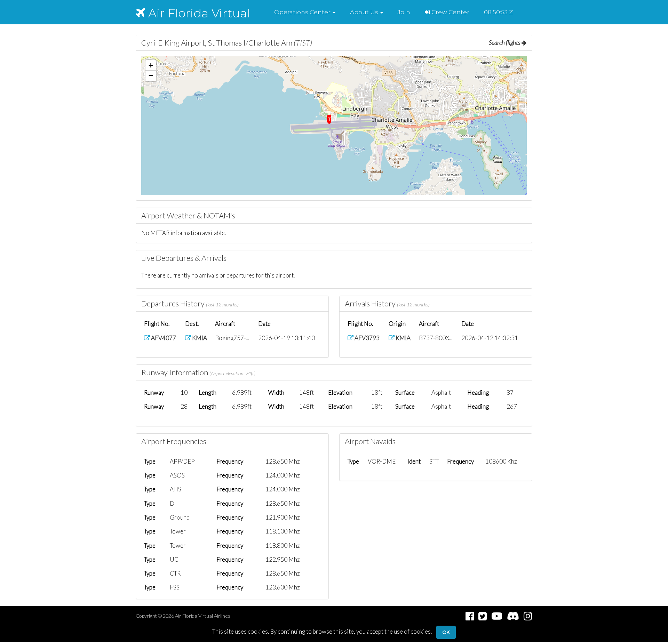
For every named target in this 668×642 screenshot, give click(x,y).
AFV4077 (163, 338)
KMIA (199, 338)
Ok (446, 632)
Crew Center (449, 12)
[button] (304, 12)
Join (404, 12)
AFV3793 (366, 338)
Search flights (505, 42)
